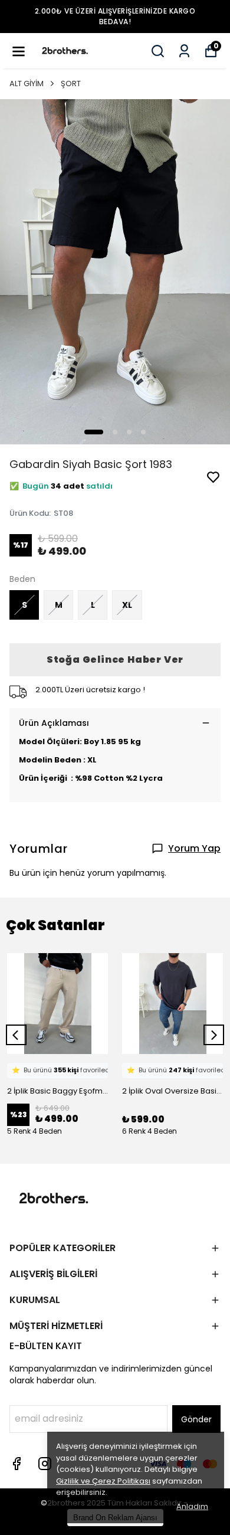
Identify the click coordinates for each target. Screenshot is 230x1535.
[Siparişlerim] (184, 51)
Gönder (196, 1419)
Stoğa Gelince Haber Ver (115, 659)
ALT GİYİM (26, 83)
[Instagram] (45, 1464)
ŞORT (71, 83)
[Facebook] (16, 1464)
